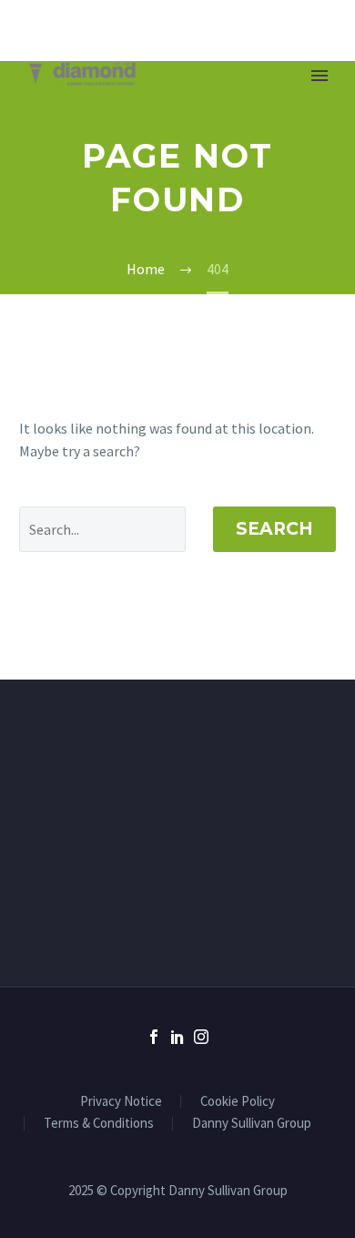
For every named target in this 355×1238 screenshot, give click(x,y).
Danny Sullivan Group (251, 1124)
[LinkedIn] (177, 1036)
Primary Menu (319, 75)
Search (274, 528)
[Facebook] (154, 1036)
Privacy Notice (121, 1102)
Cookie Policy (237, 1102)
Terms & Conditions (99, 1124)
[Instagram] (201, 1036)
